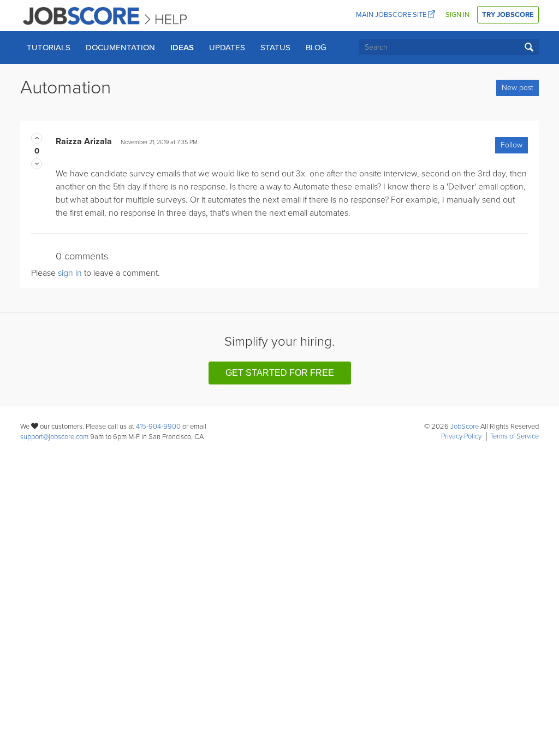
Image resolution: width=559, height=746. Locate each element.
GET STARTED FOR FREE (279, 372)
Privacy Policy (461, 436)
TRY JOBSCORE (508, 14)
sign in (70, 273)
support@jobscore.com (54, 437)
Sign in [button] (457, 14)
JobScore (464, 426)
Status (275, 47)
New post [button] (517, 87)
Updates (227, 47)
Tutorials (48, 47)
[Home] (105, 15)
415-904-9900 (158, 426)
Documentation (120, 47)
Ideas (182, 47)
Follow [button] (511, 145)
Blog (316, 47)
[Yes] (36, 138)
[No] (36, 163)
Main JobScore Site (392, 14)
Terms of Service (514, 436)
